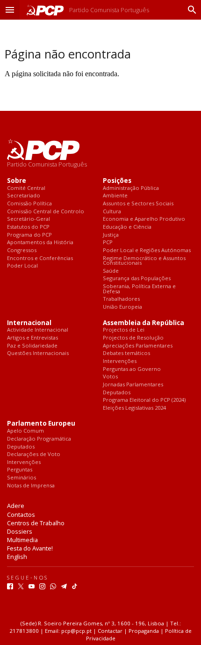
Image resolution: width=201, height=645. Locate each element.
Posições (117, 181)
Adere (15, 505)
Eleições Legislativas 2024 (134, 408)
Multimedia (22, 540)
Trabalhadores (121, 299)
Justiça (111, 235)
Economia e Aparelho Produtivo (144, 219)
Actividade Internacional (37, 330)
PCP (108, 242)
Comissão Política (29, 203)
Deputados (116, 392)
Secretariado (23, 195)
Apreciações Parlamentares (137, 345)
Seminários (21, 477)
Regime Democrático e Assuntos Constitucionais (144, 261)
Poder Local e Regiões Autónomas (147, 250)
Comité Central (26, 188)
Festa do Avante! (30, 548)
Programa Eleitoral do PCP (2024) (144, 400)
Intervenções (119, 361)
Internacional (29, 323)
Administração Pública (131, 188)
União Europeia (122, 307)
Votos (110, 376)
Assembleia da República (143, 323)
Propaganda (144, 630)
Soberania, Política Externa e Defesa (139, 289)
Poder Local (22, 265)
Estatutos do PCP (28, 227)
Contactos (21, 514)
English (17, 556)
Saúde (111, 271)
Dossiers (19, 531)
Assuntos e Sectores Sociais (138, 203)
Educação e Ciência (127, 227)
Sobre (16, 181)
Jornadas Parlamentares (133, 384)
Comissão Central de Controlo (45, 211)
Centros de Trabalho (36, 523)
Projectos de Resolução (133, 338)
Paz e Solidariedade (32, 345)
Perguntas (19, 469)
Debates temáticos (126, 353)
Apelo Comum (25, 431)
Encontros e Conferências (40, 258)
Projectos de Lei (123, 330)
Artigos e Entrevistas (32, 338)
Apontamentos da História (40, 242)
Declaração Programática (39, 439)
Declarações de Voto (33, 454)
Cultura (112, 211)
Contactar (110, 630)
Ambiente (115, 195)
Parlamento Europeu (41, 423)
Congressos (21, 250)
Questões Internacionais (38, 353)
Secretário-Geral (28, 219)
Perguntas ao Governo (132, 369)
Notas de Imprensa (31, 485)
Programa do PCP (29, 235)
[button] (10, 10)
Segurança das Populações (137, 278)
